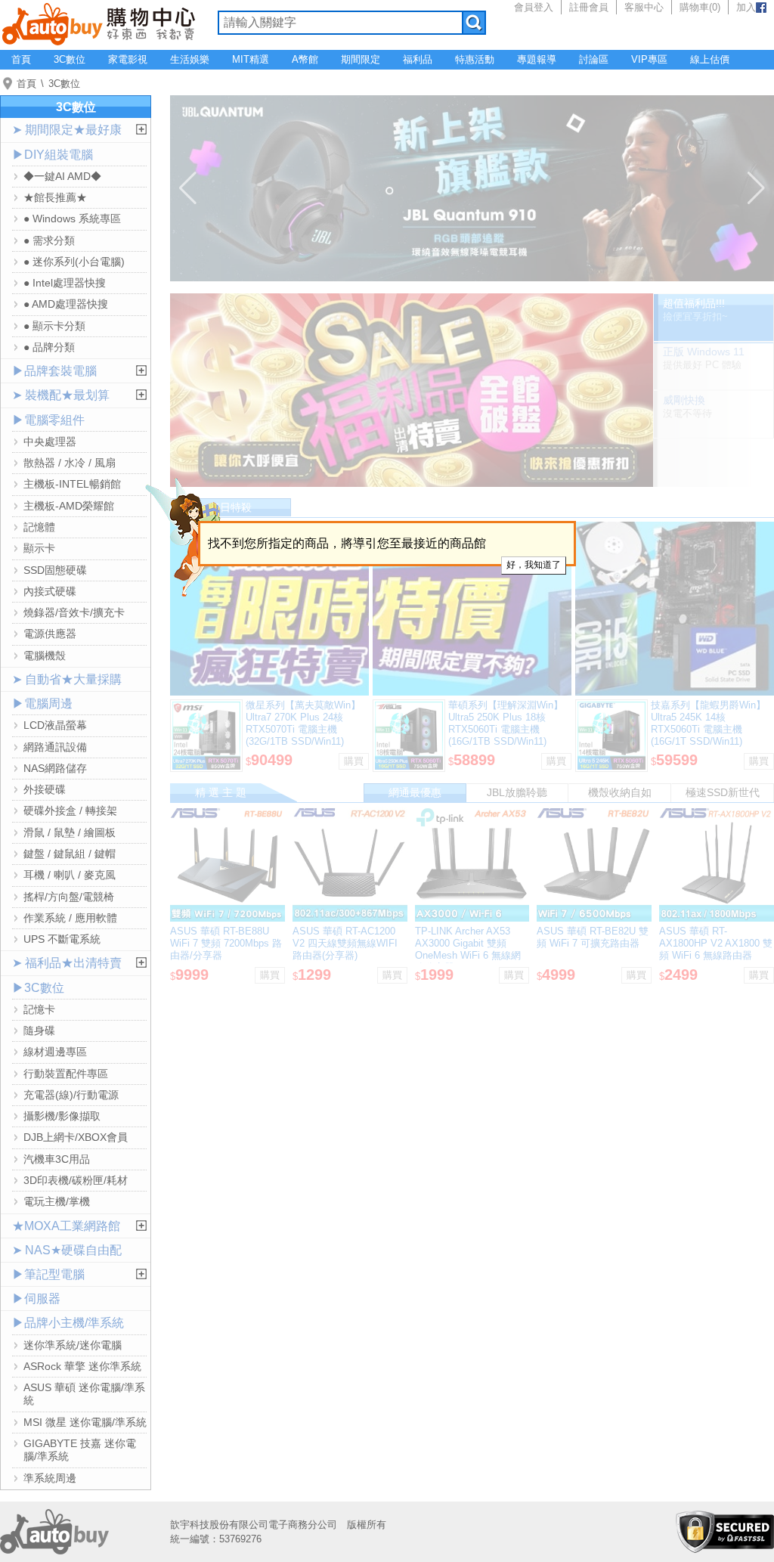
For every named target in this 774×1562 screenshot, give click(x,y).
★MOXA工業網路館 (66, 1226)
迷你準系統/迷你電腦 (72, 1345)
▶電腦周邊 (42, 703)
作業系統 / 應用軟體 (70, 918)
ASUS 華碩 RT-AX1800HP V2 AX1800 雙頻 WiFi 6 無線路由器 (715, 943)
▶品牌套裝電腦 (54, 370)
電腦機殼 (44, 655)
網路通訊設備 (55, 747)
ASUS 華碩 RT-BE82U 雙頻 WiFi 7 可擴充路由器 (593, 937)
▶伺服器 (36, 1298)
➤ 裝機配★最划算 (61, 395)
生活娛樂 (189, 59)
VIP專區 (649, 59)
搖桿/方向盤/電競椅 (68, 897)
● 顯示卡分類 (54, 326)
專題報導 (536, 59)
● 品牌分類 (49, 347)
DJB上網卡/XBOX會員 (75, 1137)
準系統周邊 (49, 1478)
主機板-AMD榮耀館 (68, 506)
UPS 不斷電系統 (62, 939)
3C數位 (69, 59)
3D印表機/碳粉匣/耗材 (75, 1180)
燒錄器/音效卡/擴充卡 (74, 612)
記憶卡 (39, 1009)
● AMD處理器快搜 (65, 304)
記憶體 (39, 527)
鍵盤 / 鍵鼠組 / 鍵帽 (69, 854)
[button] (188, 188)
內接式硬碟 (49, 591)
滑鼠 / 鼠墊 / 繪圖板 (69, 832)
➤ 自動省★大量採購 (67, 679)
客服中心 (644, 7)
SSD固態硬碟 (55, 570)
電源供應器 (49, 634)
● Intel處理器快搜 (64, 283)
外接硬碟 (44, 789)
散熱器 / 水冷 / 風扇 (69, 463)
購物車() (700, 7)
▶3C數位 (38, 987)
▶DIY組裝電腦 (52, 154)
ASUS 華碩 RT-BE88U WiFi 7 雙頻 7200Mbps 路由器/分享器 (226, 943)
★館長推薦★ (55, 197)
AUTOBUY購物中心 (98, 22)
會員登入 (533, 7)
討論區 (593, 59)
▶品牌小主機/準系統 (68, 1322)
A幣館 (305, 59)
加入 (746, 7)
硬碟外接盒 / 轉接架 (70, 810)
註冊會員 (588, 7)
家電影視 (127, 59)
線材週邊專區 (55, 1052)
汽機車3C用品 (56, 1159)
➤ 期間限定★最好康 (67, 129)
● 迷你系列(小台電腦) (74, 262)
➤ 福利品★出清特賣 (67, 962)
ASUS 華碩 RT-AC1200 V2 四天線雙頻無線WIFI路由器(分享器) (345, 943)
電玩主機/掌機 (56, 1201)
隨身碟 (39, 1030)
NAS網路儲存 (55, 768)
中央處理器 (49, 441)
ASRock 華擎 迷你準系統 (82, 1366)
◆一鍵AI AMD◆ (62, 176)
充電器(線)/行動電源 (71, 1095)
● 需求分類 (49, 240)
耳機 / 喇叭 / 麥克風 (69, 875)
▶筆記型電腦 (48, 1274)
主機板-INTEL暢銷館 (72, 484)
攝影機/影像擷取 (62, 1116)
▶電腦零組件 (48, 420)
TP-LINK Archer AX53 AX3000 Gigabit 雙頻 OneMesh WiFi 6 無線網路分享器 (468, 949)
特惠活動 (474, 59)
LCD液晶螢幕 (55, 725)
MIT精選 (250, 59)
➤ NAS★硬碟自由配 (67, 1250)
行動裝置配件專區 (65, 1074)
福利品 (417, 59)
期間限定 (360, 59)
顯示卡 (39, 548)
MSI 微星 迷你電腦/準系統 (85, 1422)
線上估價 (709, 59)
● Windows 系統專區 (72, 218)
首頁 (21, 59)
